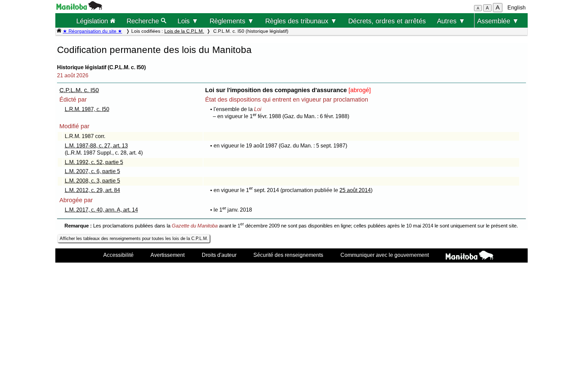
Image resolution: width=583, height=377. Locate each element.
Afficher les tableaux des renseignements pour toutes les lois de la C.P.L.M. (134, 238)
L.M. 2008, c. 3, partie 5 (92, 181)
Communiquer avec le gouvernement (384, 255)
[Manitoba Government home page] (469, 256)
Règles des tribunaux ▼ (301, 21)
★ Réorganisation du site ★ (92, 31)
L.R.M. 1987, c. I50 (87, 109)
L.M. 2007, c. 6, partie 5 (92, 171)
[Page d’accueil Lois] (59, 31)
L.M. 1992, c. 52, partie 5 (94, 162)
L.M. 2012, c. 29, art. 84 (92, 190)
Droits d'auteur (219, 255)
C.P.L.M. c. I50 (79, 90)
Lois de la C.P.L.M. (184, 31)
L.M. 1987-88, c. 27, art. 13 (96, 146)
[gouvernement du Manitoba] (79, 8)
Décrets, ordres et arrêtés (387, 21)
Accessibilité (118, 255)
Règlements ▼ (232, 21)
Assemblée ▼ (498, 21)
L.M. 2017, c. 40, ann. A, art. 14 (101, 210)
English (516, 7)
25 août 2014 (355, 190)
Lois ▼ (187, 21)
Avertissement (167, 255)
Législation (93, 21)
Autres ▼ (451, 21)
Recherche (144, 21)
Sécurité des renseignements (288, 255)
